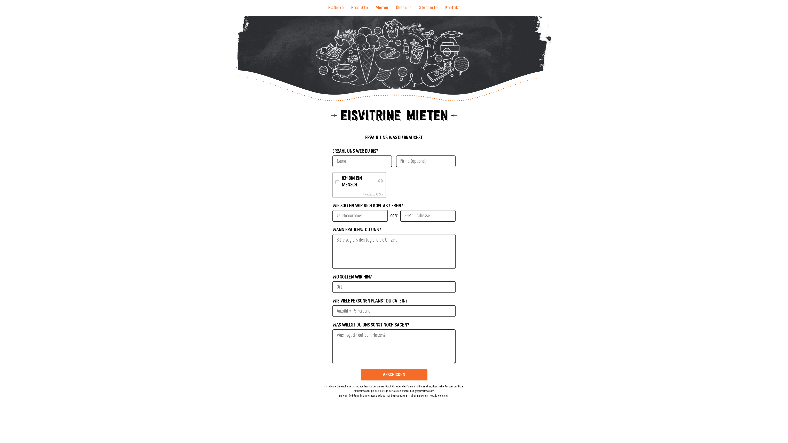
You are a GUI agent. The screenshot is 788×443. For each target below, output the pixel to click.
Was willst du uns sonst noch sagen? (370, 325)
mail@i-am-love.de (427, 395)
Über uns (403, 8)
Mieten (382, 8)
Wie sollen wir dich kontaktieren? (367, 206)
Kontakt (452, 8)
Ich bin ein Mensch (352, 182)
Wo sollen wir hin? (352, 277)
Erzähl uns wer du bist (355, 151)
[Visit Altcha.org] (380, 182)
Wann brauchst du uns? (356, 230)
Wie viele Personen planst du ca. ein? (370, 301)
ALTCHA (379, 194)
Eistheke (336, 8)
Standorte (428, 8)
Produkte (359, 8)
